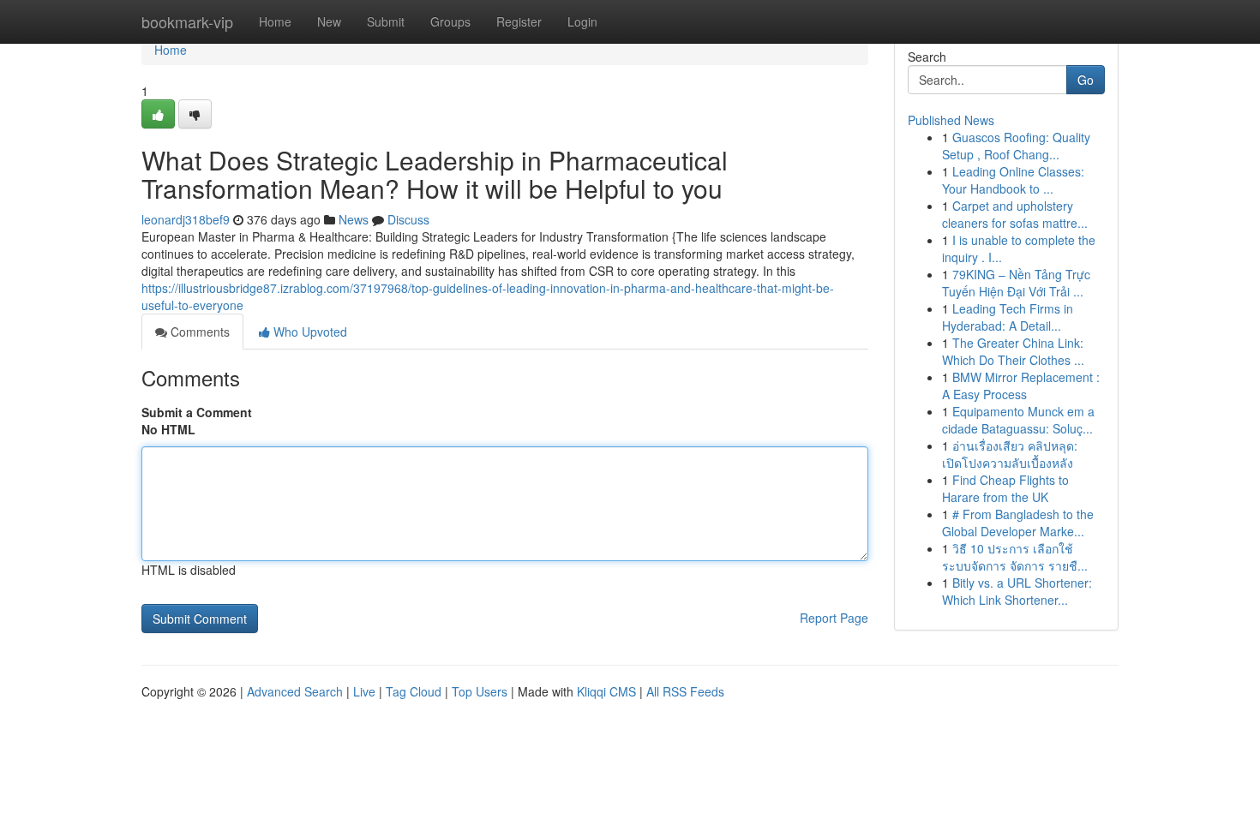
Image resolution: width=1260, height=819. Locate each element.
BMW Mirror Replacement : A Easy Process (1021, 385)
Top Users (479, 691)
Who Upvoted (308, 331)
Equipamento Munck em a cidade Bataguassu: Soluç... (1018, 420)
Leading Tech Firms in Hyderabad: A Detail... (1007, 317)
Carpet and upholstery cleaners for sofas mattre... (1015, 214)
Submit (386, 21)
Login (582, 21)
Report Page (834, 617)
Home (275, 21)
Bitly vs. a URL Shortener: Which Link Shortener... (1017, 591)
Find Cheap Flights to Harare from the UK (1005, 488)
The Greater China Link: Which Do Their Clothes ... (1013, 351)
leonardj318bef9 (185, 219)
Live (364, 691)
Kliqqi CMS (606, 691)
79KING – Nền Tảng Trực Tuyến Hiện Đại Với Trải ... (1016, 283)
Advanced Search (295, 691)
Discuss (408, 219)
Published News (951, 120)
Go (1085, 79)
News (354, 219)
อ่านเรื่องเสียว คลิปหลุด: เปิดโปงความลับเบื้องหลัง (1009, 454)
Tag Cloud (413, 691)
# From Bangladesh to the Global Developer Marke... (1018, 522)
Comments (198, 331)
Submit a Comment (196, 412)
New (329, 21)
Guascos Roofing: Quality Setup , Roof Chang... (1016, 146)
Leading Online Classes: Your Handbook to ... (1013, 180)
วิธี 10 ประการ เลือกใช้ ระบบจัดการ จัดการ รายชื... (1015, 557)
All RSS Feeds (685, 691)
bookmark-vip (187, 21)
